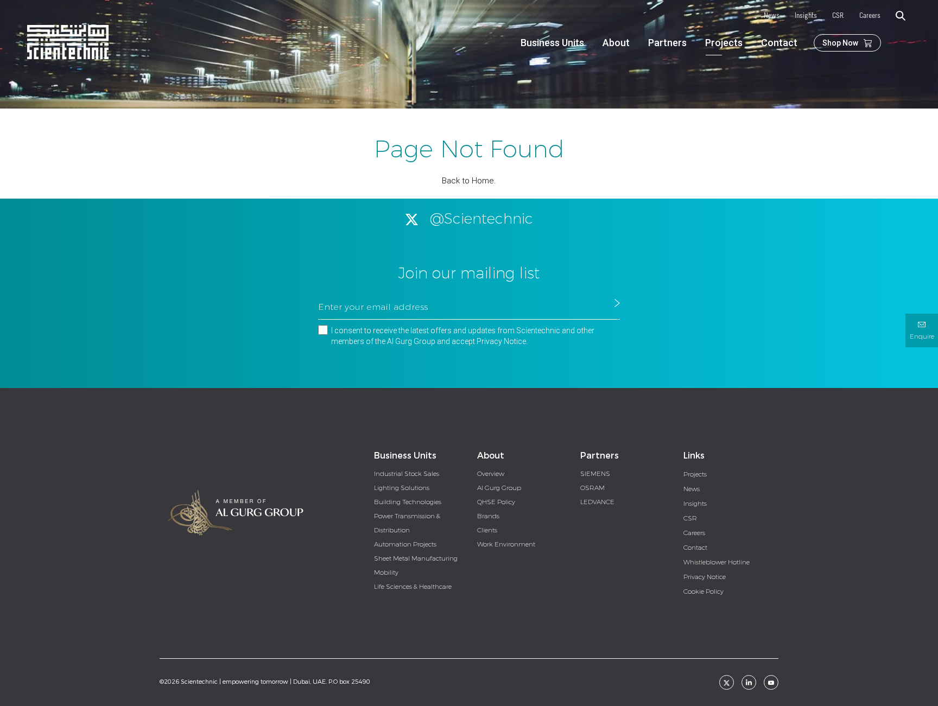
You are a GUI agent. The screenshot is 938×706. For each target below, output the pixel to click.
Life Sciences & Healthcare (413, 586)
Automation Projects (405, 544)
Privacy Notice (501, 341)
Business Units (552, 42)
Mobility (386, 572)
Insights (806, 16)
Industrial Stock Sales (406, 473)
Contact (779, 42)
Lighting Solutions (401, 488)
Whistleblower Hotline (716, 562)
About (616, 42)
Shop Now (840, 43)
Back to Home (468, 181)
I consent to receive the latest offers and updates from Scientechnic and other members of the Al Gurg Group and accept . (462, 336)
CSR (838, 16)
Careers (869, 16)
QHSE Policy (496, 502)
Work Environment (506, 544)
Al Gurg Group (499, 488)
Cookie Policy (703, 591)
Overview (490, 473)
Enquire (922, 336)
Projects (724, 42)
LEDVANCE (597, 502)
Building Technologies (407, 502)
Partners (667, 42)
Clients (487, 530)
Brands (488, 516)
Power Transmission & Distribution (407, 523)
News (771, 16)
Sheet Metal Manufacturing (416, 558)
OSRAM (592, 488)
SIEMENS (595, 473)
